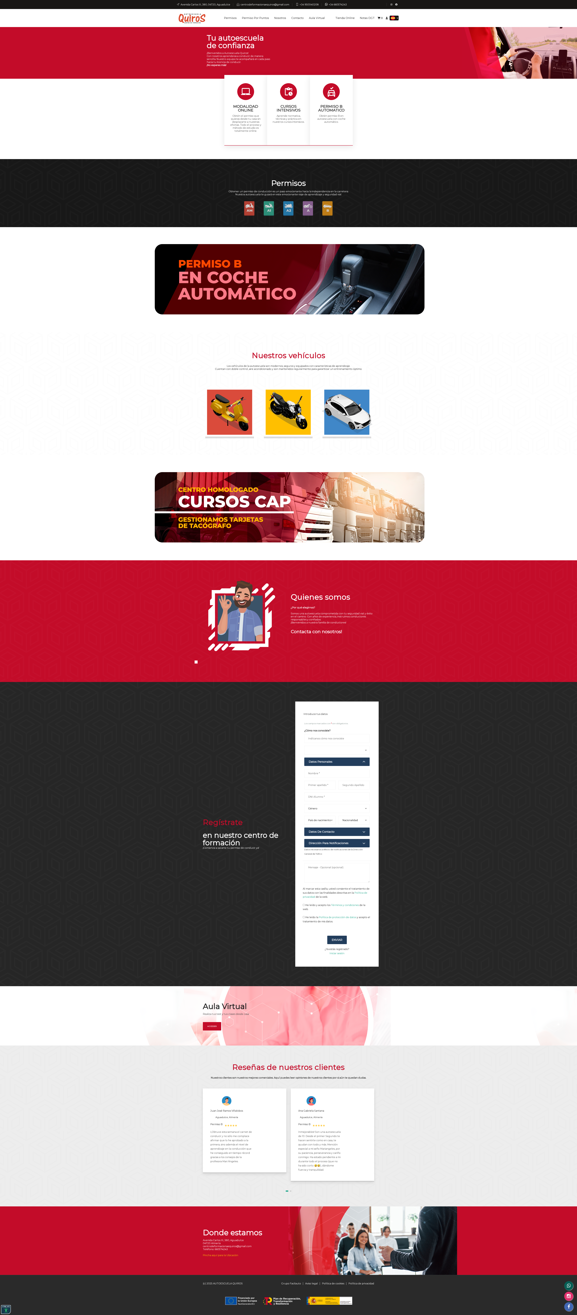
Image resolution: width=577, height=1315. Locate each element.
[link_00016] (288, 412)
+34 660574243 (338, 4)
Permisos (230, 18)
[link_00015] (230, 412)
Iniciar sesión (337, 953)
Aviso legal (311, 1283)
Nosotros (280, 18)
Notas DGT (367, 18)
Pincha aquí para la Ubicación (220, 1255)
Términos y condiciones (345, 905)
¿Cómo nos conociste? (317, 730)
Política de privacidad (361, 1283)
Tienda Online (345, 18)
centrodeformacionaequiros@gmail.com (265, 4)
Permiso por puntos (255, 18)
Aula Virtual (317, 18)
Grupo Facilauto (291, 1283)
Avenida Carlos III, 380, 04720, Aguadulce (205, 4)
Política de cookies (333, 1283)
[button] (287, 1191)
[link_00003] (192, 17)
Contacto (297, 18)
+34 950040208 (309, 4)
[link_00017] (347, 412)
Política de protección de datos (337, 917)
